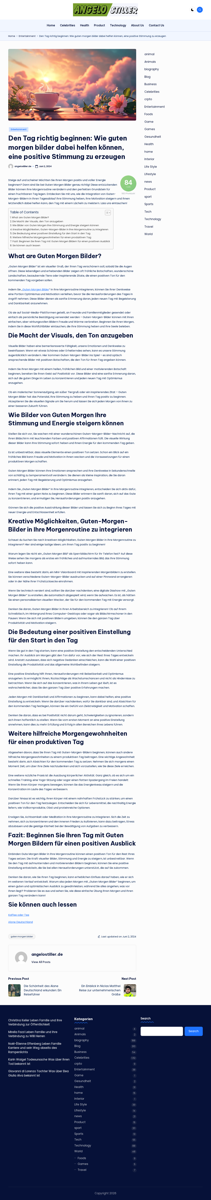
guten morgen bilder (22, 936)
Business (150, 84)
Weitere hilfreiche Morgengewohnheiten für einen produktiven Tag (52, 237)
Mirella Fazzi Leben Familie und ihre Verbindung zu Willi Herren (32, 1034)
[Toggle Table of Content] (106, 212)
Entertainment (27, 36)
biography (151, 69)
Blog (147, 77)
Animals (150, 62)
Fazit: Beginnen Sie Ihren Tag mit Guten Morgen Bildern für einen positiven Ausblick (61, 241)
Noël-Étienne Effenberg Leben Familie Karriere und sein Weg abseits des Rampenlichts (34, 1048)
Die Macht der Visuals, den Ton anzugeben (37, 221)
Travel (148, 227)
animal (149, 54)
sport (148, 197)
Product (150, 189)
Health (149, 144)
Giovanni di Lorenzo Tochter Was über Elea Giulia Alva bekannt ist (38, 1073)
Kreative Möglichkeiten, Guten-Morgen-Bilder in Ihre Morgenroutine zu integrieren (60, 229)
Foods (148, 114)
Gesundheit (152, 137)
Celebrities (151, 92)
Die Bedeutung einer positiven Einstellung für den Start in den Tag (51, 233)
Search (146, 1018)
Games (149, 129)
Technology (152, 219)
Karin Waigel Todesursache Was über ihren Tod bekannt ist (39, 1062)
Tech (147, 212)
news (148, 182)
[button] (40, 962)
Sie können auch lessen (26, 245)
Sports (148, 204)
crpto (148, 99)
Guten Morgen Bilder (35, 289)
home (148, 152)
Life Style (150, 167)
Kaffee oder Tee (18, 915)
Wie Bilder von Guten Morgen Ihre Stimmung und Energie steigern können (55, 225)
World (148, 234)
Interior (149, 159)
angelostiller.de (47, 954)
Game (148, 122)
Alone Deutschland (20, 922)
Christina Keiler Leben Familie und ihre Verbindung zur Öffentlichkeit (35, 1022)
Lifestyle (150, 174)
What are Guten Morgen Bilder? (30, 217)
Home (11, 36)
